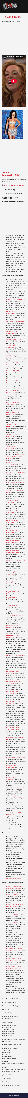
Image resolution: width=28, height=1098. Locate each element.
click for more (20, 454)
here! (8, 181)
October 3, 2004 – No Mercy (15, 655)
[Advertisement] (14, 39)
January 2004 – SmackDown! (15, 560)
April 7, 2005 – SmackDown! (15, 787)
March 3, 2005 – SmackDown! (15, 757)
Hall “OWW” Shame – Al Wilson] (13, 185)
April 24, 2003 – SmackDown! (15, 472)
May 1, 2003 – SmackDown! (15, 482)
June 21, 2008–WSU (12, 914)
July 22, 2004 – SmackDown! (15, 606)
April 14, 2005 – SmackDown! (15, 797)
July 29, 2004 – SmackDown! (15, 616)
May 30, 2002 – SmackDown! (15, 299)
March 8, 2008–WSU (12, 894)
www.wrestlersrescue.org (14, 878)
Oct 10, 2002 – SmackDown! (15, 321)
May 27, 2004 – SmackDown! (15, 598)
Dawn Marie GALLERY (10, 174)
